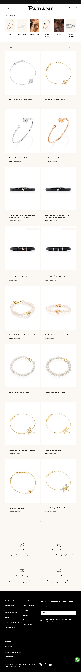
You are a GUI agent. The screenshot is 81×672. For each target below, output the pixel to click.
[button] (76, 8)
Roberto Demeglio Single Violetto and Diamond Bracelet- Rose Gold (22, 216)
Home (7, 15)
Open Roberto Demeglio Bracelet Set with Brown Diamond (59, 627)
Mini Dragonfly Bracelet (17, 508)
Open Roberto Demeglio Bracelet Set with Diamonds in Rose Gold (59, 567)
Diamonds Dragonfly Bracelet (55, 508)
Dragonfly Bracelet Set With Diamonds (22, 450)
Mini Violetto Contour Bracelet (55, 100)
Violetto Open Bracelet (52, 158)
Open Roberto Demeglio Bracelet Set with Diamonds (23, 567)
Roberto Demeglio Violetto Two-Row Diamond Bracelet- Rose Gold (21, 276)
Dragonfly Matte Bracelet (53, 450)
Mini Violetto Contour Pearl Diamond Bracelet (24, 335)
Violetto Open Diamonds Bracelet (20, 158)
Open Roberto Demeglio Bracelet (20, 626)
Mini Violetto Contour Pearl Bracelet (57, 335)
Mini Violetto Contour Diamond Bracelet (22, 100)
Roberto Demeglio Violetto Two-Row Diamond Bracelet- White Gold (57, 276)
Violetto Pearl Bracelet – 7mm (19, 392)
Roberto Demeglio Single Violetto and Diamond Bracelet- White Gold (57, 216)
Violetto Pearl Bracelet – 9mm (55, 392)
